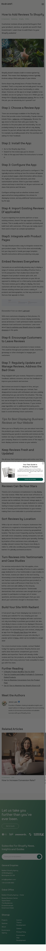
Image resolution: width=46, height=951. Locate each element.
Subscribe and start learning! (30, 479)
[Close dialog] (43, 463)
